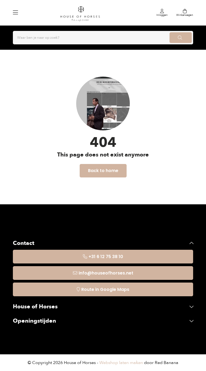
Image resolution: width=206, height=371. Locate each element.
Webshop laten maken (121, 363)
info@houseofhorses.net (106, 273)
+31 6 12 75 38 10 (106, 257)
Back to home (103, 170)
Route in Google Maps (105, 289)
